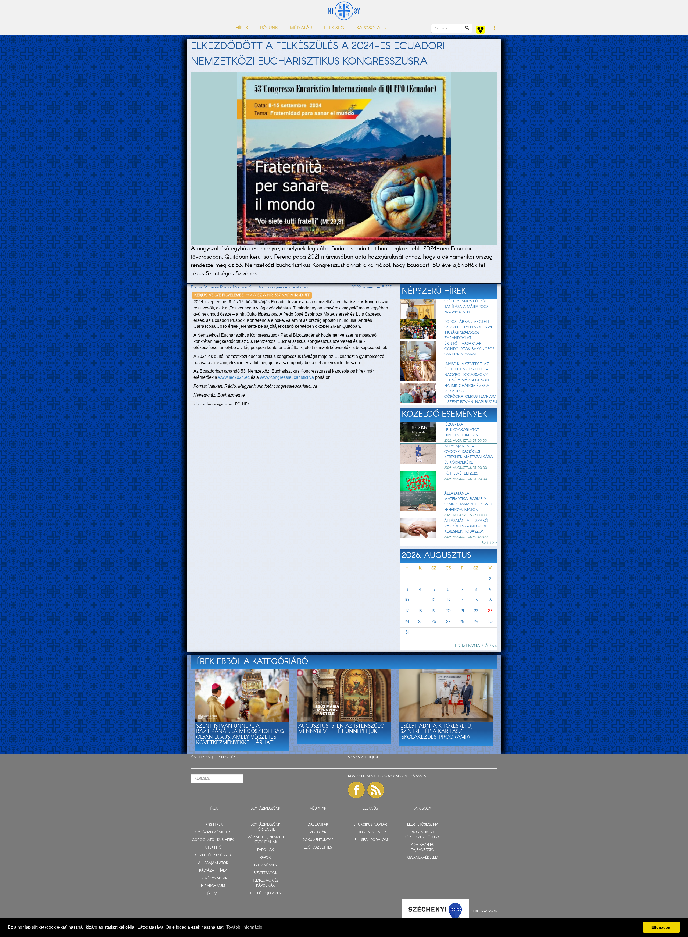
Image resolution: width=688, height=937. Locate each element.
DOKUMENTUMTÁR (318, 840)
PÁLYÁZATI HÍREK (213, 870)
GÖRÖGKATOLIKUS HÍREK (213, 840)
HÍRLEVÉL (213, 893)
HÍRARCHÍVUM (213, 886)
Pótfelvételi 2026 (461, 473)
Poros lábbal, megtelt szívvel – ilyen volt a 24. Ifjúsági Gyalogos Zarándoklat (468, 330)
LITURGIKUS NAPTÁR (370, 824)
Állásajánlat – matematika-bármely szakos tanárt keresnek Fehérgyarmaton (468, 501)
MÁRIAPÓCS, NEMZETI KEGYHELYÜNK (265, 840)
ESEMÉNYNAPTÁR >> (476, 646)
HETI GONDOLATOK (370, 832)
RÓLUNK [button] (269, 28)
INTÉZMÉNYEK (265, 865)
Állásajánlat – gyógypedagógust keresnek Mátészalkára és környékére (468, 454)
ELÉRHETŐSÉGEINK (422, 824)
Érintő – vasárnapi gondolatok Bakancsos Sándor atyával (469, 349)
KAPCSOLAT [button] (370, 28)
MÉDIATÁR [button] (301, 28)
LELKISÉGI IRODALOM (370, 840)
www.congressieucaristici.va (287, 377)
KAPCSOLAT (423, 808)
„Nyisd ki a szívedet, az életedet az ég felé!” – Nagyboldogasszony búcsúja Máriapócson (466, 372)
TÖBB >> (488, 543)
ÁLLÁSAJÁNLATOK (213, 863)
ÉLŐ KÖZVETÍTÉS (318, 847)
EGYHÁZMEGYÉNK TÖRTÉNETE (265, 827)
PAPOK (265, 857)
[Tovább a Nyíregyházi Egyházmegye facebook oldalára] (356, 790)
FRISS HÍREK (213, 824)
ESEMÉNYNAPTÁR (213, 878)
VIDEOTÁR (318, 832)
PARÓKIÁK (265, 850)
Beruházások (483, 911)
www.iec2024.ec (234, 377)
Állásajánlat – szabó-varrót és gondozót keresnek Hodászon (467, 526)
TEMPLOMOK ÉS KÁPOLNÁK (265, 883)
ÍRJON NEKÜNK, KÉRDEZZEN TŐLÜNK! (422, 835)
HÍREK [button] (242, 28)
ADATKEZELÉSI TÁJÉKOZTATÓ (423, 847)
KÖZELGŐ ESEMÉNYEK (213, 855)
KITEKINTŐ (213, 847)
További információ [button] (244, 927)
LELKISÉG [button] (335, 28)
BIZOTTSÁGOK (265, 873)
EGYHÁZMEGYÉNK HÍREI (213, 832)
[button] (495, 28)
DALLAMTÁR (318, 824)
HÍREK (234, 757)
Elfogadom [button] (661, 927)
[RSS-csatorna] (375, 790)
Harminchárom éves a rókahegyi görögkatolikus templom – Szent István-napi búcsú (470, 394)
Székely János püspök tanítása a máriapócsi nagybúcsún (466, 307)
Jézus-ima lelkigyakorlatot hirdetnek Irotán (461, 430)
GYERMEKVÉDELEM (422, 857)
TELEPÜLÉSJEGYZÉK (265, 893)
